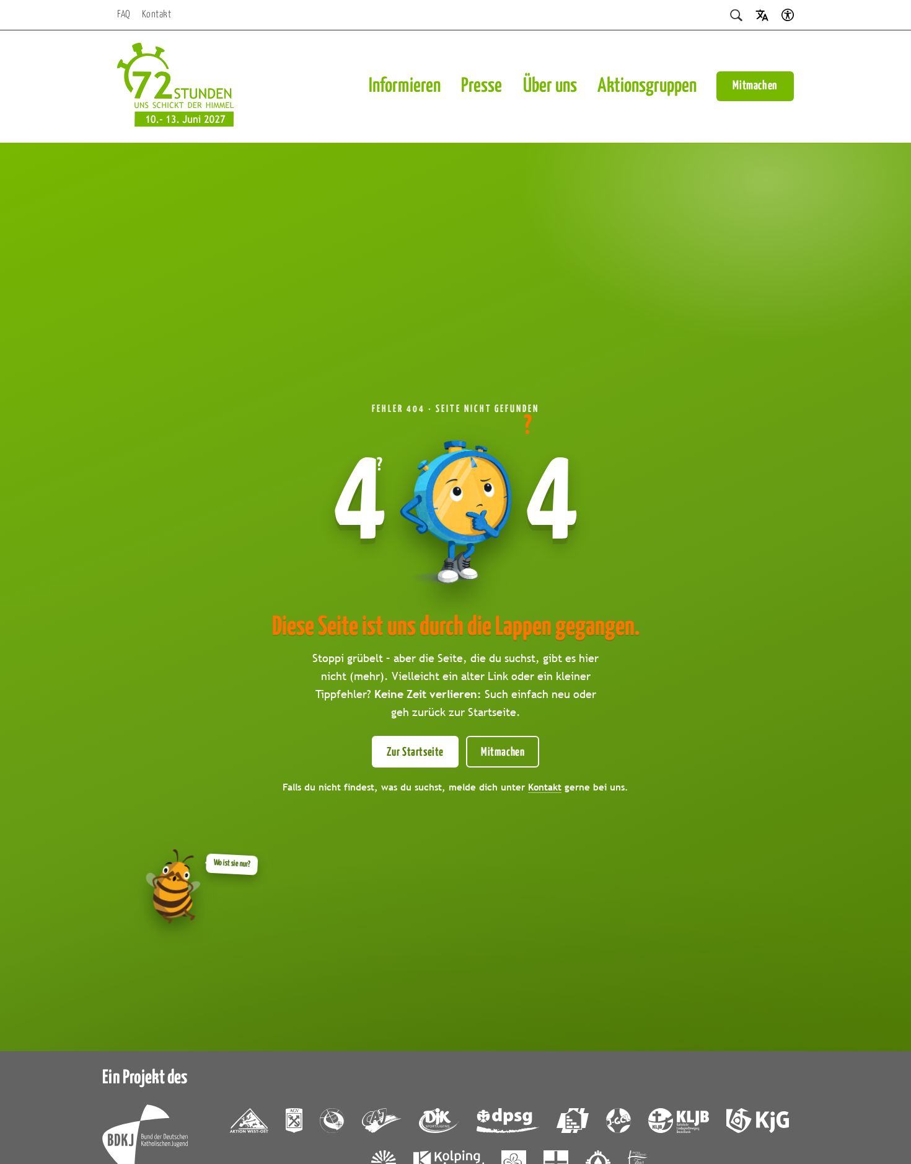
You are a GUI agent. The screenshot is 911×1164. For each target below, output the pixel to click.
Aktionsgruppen (647, 86)
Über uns (550, 86)
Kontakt (157, 14)
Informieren (405, 86)
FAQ (124, 14)
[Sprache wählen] (762, 14)
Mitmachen (755, 86)
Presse (481, 86)
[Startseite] (175, 86)
